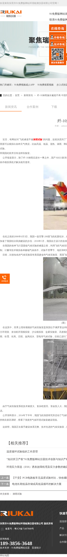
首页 (17, 95)
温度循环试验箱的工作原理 (22, 451)
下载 (54, 106)
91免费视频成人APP (24, 85)
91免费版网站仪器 (20, 548)
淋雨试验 (37, 139)
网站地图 (4, 555)
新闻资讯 (29, 95)
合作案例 (32, 106)
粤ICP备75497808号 (24, 529)
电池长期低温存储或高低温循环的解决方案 (36, 484)
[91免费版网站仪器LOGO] (19, 519)
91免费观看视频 (46, 85)
